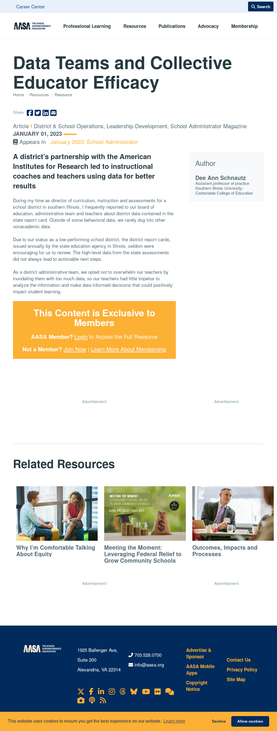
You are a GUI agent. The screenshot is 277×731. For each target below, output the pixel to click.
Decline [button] (219, 721)
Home (19, 94)
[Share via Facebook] (30, 113)
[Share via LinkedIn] (45, 113)
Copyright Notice (196, 685)
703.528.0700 (147, 654)
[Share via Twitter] (38, 113)
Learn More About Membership (128, 349)
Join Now (75, 349)
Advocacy (208, 26)
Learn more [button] (174, 721)
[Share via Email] (53, 113)
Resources (134, 26)
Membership (244, 26)
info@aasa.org (149, 664)
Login (81, 336)
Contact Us (238, 659)
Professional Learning (87, 26)
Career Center (30, 6)
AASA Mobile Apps (200, 669)
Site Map (236, 679)
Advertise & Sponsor (198, 653)
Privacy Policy (242, 669)
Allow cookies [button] (250, 721)
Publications (172, 26)
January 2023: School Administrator (94, 142)
